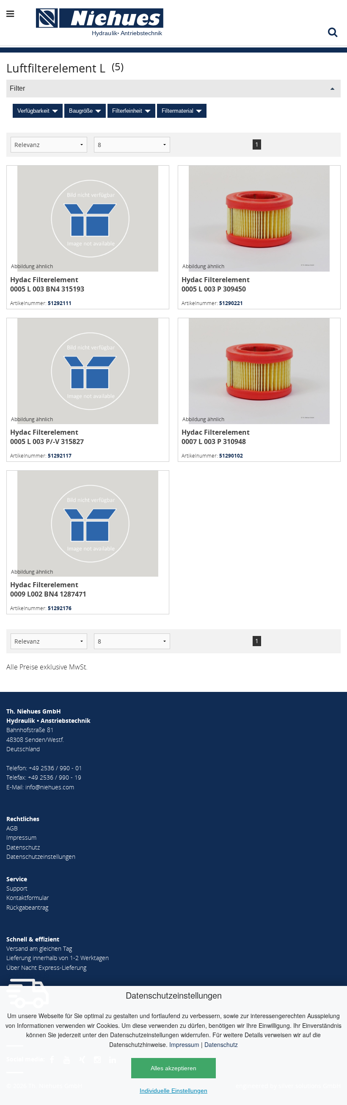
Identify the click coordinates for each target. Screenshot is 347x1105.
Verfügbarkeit (33, 111)
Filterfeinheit (127, 111)
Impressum (184, 1044)
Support (17, 888)
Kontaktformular (27, 898)
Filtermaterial (177, 111)
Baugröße (81, 111)
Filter (17, 88)
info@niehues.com (49, 787)
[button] (19, 13)
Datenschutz (221, 1044)
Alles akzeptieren (173, 1068)
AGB (12, 828)
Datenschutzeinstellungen (40, 856)
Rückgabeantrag (27, 907)
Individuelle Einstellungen (173, 1090)
